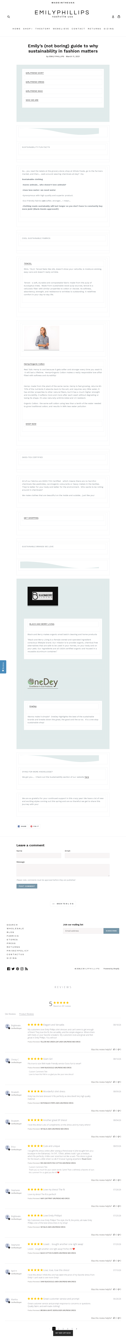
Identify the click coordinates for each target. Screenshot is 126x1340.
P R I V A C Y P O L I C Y (17, 951)
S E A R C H (12, 925)
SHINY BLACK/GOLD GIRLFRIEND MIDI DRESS (55, 1068)
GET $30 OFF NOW (63, 1333)
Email (67, 851)
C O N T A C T (78, 28)
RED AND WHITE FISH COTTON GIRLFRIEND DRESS (58, 1163)
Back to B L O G (64, 904)
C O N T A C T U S (15, 954)
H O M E (16, 28)
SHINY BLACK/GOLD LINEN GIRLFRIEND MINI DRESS (58, 1282)
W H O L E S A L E (15, 928)
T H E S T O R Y (42, 28)
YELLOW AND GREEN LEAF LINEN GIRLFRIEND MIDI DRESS (60, 1042)
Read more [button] (86, 1159)
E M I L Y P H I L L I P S (90, 969)
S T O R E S (12, 939)
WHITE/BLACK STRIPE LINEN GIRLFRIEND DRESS (56, 1103)
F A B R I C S (12, 936)
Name (19, 851)
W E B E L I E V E (61, 28)
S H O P (28, 28)
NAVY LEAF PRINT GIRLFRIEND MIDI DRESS (55, 1198)
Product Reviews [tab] (26, 1014)
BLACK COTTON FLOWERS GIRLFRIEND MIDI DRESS (58, 1253)
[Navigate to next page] (76, 1329)
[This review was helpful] (114, 1049)
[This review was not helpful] (118, 1049)
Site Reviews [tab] (10, 1014)
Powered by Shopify (111, 969)
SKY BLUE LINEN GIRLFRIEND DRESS (52, 1227)
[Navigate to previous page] (49, 1329)
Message (20, 862)
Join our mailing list (73, 924)
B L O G (10, 932)
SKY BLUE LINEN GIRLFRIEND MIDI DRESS (54, 1129)
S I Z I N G (108, 28)
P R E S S (11, 943)
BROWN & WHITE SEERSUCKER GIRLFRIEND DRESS (58, 1310)
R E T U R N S (94, 28)
